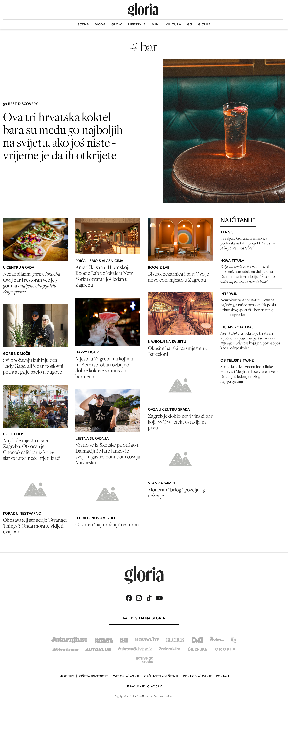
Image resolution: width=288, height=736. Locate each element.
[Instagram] (139, 598)
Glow (116, 24)
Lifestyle (137, 24)
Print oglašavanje (197, 676)
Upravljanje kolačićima (144, 686)
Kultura (173, 24)
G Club (204, 24)
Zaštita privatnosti (94, 676)
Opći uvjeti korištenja (161, 676)
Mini (156, 24)
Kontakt (222, 676)
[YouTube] (159, 598)
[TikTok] (149, 598)
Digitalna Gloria (148, 618)
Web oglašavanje (126, 676)
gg (189, 24)
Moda (100, 24)
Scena (83, 24)
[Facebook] (129, 598)
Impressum (66, 676)
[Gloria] (143, 10)
